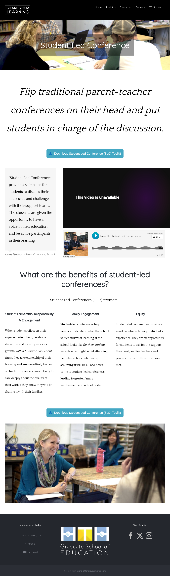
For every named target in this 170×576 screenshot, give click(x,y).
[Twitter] (140, 542)
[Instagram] (149, 542)
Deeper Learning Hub (30, 541)
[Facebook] (131, 542)
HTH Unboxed (30, 559)
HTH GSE (30, 550)
